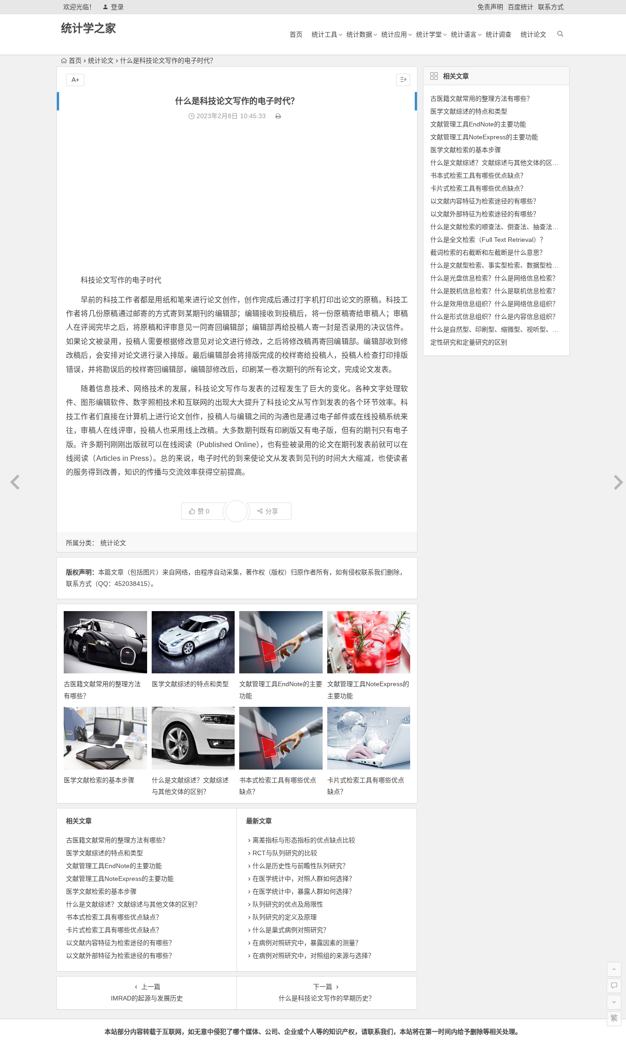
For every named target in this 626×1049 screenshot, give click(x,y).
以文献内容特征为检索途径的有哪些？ (120, 942)
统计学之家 (88, 28)
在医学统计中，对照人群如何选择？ (304, 878)
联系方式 (551, 7)
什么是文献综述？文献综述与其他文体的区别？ (133, 904)
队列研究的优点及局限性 (288, 904)
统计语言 (464, 34)
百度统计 (520, 7)
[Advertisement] (237, 198)
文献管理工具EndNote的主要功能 (114, 865)
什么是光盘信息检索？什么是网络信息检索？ (494, 278)
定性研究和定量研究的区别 (468, 342)
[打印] (278, 116)
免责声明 (490, 7)
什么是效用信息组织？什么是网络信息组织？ (494, 303)
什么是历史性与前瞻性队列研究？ (301, 865)
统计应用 (394, 34)
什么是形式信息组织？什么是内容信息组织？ (494, 316)
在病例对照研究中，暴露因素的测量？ (307, 942)
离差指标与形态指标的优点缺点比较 (304, 840)
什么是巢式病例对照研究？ (291, 930)
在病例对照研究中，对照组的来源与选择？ (313, 955)
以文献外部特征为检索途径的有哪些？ (120, 955)
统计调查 (498, 34)
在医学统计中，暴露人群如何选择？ (304, 891)
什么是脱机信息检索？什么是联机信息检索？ (494, 291)
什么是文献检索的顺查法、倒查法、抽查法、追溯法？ (507, 226)
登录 (117, 7)
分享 (271, 511)
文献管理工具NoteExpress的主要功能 (120, 878)
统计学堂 (429, 34)
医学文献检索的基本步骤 (99, 780)
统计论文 (533, 34)
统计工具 (324, 34)
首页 (296, 34)
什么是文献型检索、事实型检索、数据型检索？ (497, 265)
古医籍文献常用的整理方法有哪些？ (117, 840)
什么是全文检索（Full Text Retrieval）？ (488, 239)
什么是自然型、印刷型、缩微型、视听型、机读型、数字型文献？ (523, 329)
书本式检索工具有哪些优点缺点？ (114, 917)
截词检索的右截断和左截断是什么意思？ (488, 252)
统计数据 (359, 34)
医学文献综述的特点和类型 (190, 684)
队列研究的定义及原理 (285, 917)
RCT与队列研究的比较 (285, 853)
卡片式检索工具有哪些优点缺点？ (114, 930)
